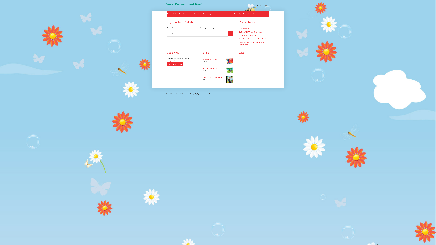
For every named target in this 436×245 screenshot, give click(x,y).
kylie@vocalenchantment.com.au (178, 61)
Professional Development (225, 14)
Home (169, 14)
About (187, 14)
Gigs (240, 14)
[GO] (230, 34)
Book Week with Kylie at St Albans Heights (253, 39)
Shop (245, 14)
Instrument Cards (210, 59)
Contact (250, 14)
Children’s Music (177, 14)
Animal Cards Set (210, 68)
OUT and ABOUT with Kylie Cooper (250, 32)
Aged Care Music (196, 14)
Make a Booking (175, 64)
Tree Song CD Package (212, 77)
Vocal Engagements (209, 14)
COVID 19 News (244, 28)
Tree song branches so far (247, 35)
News (236, 14)
